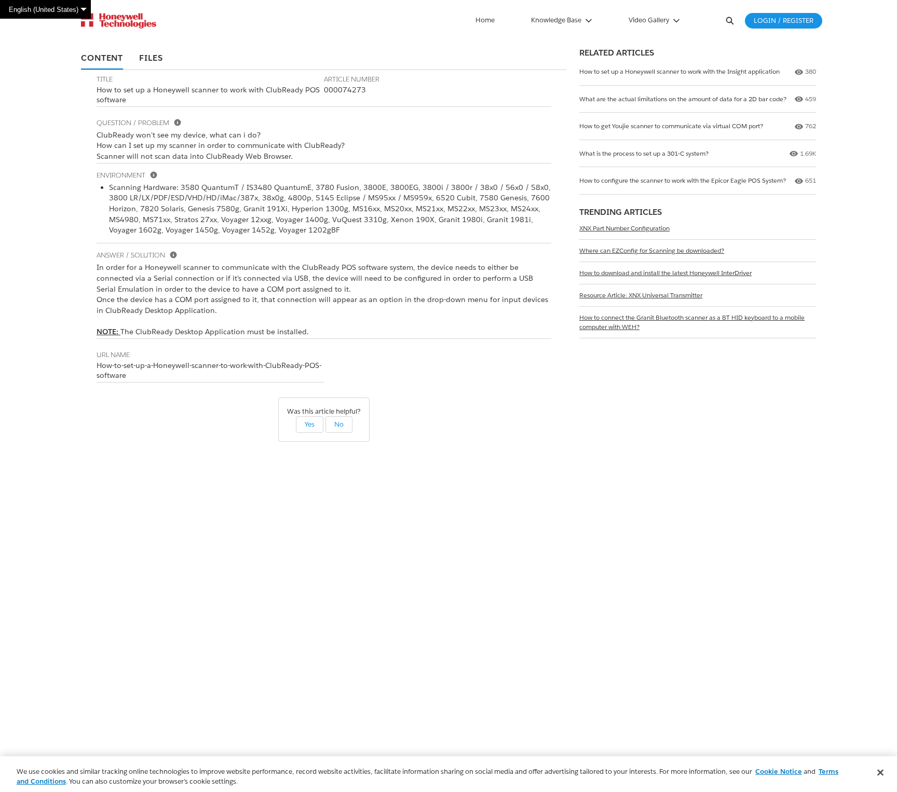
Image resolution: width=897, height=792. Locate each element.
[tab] (102, 59)
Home (485, 20)
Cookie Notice (778, 771)
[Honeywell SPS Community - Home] (118, 20)
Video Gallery (649, 20)
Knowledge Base (556, 20)
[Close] (880, 772)
